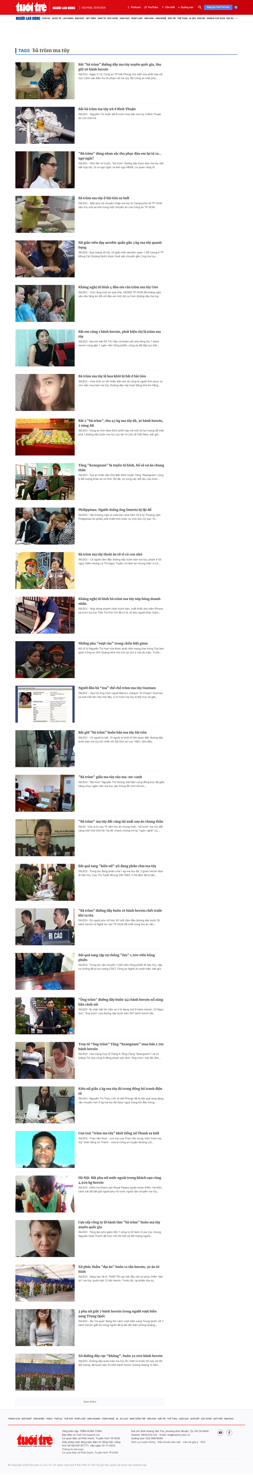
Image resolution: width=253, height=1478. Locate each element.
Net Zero (91, 18)
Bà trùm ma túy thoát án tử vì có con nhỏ (110, 554)
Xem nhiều (39, 1418)
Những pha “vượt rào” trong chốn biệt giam (113, 643)
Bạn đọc (79, 18)
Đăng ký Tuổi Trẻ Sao (218, 7)
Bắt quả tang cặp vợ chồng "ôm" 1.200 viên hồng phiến (116, 957)
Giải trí (172, 18)
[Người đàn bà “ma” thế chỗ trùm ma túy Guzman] (45, 704)
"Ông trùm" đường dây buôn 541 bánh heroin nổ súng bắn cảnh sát (120, 1002)
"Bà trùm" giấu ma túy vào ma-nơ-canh (110, 777)
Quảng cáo (187, 7)
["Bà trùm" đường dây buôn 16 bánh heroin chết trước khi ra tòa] (45, 926)
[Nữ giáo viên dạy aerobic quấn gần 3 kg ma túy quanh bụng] (45, 258)
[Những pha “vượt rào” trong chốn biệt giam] (45, 659)
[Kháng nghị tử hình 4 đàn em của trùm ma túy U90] (45, 303)
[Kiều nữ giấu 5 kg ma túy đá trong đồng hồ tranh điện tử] (45, 1104)
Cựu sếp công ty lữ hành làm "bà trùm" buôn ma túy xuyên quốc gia (119, 1224)
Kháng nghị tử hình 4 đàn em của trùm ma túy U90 (118, 287)
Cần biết (170, 7)
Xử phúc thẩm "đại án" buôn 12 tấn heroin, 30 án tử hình (118, 1269)
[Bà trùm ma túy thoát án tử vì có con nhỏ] (45, 570)
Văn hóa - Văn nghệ (155, 18)
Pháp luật (137, 18)
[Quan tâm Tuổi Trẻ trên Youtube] (220, 1433)
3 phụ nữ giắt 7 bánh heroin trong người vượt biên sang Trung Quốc (117, 1313)
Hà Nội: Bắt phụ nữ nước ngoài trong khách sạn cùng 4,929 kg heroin (119, 1180)
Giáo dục (125, 18)
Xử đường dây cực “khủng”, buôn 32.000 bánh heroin (120, 1356)
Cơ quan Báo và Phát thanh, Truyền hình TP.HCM (90, 1452)
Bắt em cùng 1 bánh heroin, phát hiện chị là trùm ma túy (119, 334)
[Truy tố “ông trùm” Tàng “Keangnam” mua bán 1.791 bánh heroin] (45, 1060)
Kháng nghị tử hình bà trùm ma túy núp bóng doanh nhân (119, 601)
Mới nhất (27, 1418)
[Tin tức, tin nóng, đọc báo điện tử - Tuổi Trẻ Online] (34, 7)
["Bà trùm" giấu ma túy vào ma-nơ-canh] (45, 793)
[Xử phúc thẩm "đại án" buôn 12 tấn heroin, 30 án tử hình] (45, 1283)
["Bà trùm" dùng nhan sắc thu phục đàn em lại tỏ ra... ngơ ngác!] (45, 169)
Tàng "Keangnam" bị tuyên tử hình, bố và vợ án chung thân (121, 467)
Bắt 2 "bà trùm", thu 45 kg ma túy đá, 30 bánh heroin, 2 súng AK (120, 423)
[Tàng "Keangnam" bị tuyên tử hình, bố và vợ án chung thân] (45, 481)
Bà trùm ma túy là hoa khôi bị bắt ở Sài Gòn (112, 376)
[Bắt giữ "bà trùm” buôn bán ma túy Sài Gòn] (45, 748)
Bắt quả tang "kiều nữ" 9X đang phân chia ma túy (117, 866)
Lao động (68, 18)
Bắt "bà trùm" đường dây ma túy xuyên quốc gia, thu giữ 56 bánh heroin (119, 66)
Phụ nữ (201, 18)
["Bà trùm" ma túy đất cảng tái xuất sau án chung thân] (45, 837)
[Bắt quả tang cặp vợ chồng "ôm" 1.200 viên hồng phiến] (45, 971)
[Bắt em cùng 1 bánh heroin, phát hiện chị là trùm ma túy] (45, 347)
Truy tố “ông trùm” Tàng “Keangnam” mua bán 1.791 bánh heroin (121, 1046)
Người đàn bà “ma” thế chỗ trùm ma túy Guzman (117, 688)
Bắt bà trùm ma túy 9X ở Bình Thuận (107, 109)
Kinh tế (102, 18)
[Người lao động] (64, 7)
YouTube (153, 7)
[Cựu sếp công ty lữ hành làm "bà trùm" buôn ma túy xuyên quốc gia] (45, 1238)
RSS (203, 1442)
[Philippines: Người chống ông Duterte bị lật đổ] (45, 526)
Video (49, 1418)
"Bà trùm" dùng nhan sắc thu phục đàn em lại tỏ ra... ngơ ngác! (119, 156)
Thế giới (68, 1418)
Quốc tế (56, 18)
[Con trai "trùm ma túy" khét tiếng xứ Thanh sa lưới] (45, 1149)
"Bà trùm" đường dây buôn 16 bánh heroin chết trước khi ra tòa (120, 913)
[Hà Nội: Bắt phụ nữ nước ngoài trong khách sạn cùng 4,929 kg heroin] (45, 1194)
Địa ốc (230, 18)
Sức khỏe (112, 18)
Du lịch (124, 1418)
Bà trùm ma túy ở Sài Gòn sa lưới (103, 198)
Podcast (136, 7)
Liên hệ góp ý (190, 1442)
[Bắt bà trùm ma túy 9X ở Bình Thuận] (45, 125)
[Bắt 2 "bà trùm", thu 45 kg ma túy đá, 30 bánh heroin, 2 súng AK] (45, 437)
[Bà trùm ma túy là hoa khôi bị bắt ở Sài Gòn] (45, 392)
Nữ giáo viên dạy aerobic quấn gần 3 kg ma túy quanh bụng (120, 245)
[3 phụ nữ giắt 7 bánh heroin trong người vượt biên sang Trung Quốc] (45, 1327)
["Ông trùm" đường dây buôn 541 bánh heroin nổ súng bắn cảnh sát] (45, 1015)
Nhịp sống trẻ (137, 1418)
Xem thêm (90, 1401)
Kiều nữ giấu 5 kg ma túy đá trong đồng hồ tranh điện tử (120, 1091)
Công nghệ (108, 1418)
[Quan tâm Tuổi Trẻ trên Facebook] (229, 1433)
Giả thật (218, 1418)
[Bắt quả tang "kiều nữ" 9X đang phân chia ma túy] (45, 882)
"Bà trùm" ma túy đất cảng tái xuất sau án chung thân (120, 821)
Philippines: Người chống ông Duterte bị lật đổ (115, 510)
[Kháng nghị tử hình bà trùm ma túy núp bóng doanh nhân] (45, 615)
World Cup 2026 (216, 18)
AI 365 (192, 18)
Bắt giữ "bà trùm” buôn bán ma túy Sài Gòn (112, 732)
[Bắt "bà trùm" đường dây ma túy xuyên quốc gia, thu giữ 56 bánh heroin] (45, 80)
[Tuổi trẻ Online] (35, 1440)
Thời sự (46, 18)
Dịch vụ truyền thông (143, 1442)
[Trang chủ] (28, 18)
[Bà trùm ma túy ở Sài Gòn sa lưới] (45, 214)
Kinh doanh (93, 1418)
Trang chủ (14, 1418)
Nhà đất (195, 1418)
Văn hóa (151, 1418)
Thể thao (182, 18)
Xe (117, 1418)
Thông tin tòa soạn (73, 1449)
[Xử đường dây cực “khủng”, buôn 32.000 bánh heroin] (45, 1372)
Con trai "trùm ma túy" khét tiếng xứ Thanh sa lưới (118, 1133)
